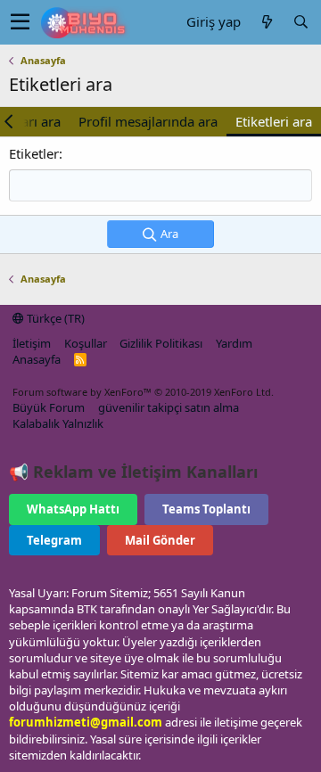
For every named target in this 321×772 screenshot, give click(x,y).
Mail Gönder (160, 540)
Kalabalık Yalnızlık (57, 423)
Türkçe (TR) (54, 318)
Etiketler (34, 153)
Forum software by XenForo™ (143, 391)
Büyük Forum (48, 407)
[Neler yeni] (267, 21)
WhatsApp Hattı (73, 509)
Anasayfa (36, 359)
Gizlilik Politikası (160, 343)
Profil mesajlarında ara (148, 121)
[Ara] (300, 21)
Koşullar (85, 343)
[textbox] (160, 185)
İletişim (31, 343)
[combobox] (160, 185)
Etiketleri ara (273, 121)
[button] (20, 22)
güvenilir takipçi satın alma (168, 407)
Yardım (234, 343)
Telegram (54, 540)
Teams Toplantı (206, 509)
